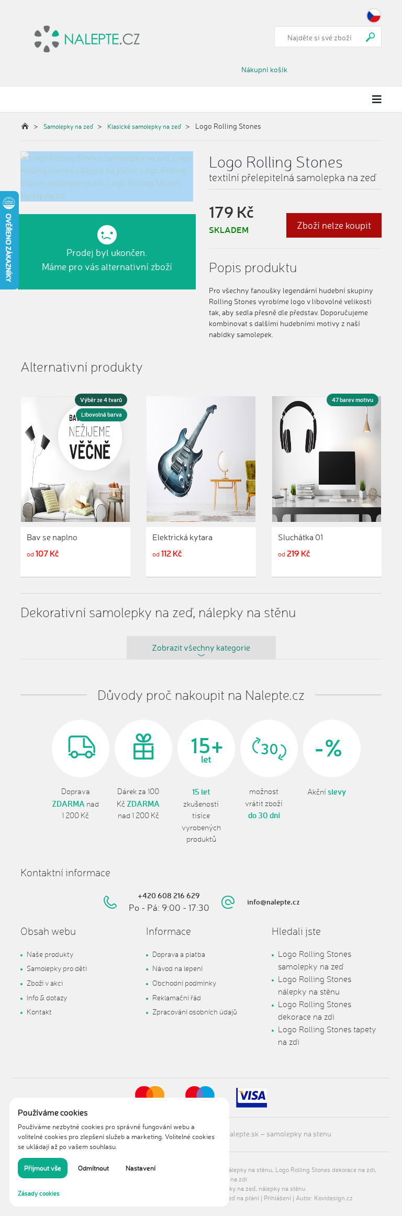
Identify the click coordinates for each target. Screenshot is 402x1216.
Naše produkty (50, 954)
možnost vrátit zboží (264, 803)
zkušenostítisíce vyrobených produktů (201, 815)
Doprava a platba (178, 954)
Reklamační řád (176, 997)
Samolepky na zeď (68, 126)
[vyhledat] (370, 37)
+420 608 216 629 (169, 895)
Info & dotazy (47, 997)
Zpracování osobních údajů (194, 1011)
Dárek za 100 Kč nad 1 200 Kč (138, 803)
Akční (326, 792)
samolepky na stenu (298, 1133)
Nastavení (140, 1168)
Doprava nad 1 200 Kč (75, 803)
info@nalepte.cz (273, 902)
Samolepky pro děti (57, 968)
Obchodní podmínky (184, 982)
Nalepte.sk (242, 1133)
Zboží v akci (45, 982)
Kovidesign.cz (333, 1198)
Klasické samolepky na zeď (144, 126)
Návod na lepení (177, 968)
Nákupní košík (264, 69)
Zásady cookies (39, 1193)
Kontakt (39, 1011)
